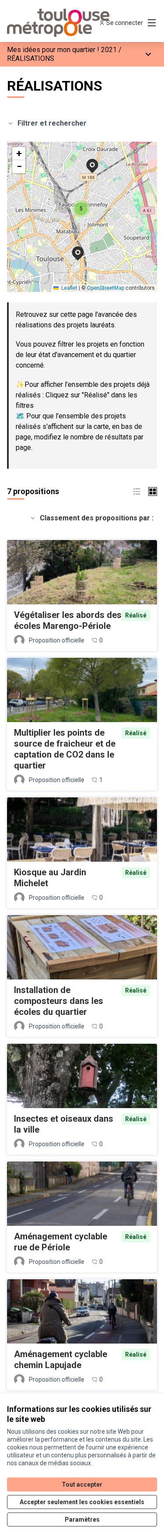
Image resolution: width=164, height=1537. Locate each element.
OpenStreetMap (105, 288)
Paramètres (82, 1519)
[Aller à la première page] (62, 23)
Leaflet (68, 288)
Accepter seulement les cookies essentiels (82, 1501)
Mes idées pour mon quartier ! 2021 (62, 50)
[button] (72, 247)
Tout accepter (82, 1484)
